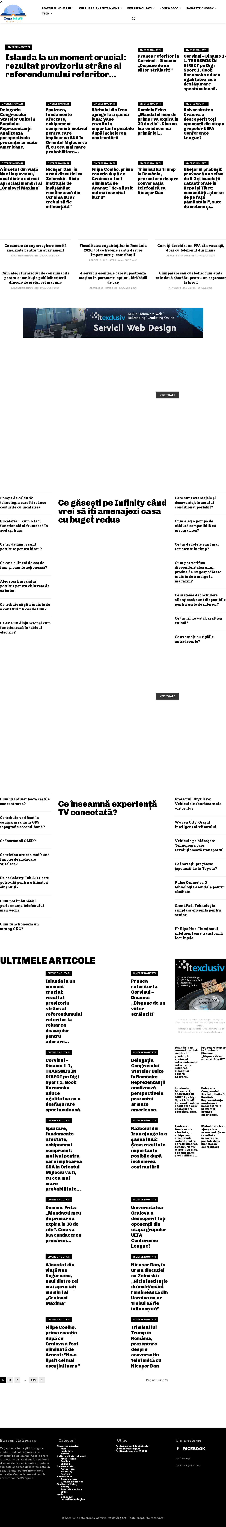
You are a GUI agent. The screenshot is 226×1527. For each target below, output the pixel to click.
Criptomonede (185, 1032)
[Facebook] (177, 1449)
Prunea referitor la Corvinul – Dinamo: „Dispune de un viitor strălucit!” (158, 63)
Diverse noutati (18, 47)
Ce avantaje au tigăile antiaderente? (194, 639)
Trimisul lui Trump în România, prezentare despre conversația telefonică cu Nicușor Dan (158, 181)
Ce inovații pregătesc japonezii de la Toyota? (196, 866)
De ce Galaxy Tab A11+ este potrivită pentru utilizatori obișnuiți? (24, 882)
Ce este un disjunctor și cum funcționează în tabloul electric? (25, 627)
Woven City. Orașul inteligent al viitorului (195, 824)
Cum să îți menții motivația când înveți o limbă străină (115, 413)
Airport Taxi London (196, 1022)
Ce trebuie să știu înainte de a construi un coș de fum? (25, 606)
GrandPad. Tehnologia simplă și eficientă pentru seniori (198, 910)
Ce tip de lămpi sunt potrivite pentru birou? (21, 546)
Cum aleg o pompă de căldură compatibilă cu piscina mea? (195, 525)
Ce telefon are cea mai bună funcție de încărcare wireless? (24, 859)
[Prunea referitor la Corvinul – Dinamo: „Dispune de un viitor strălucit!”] (106, 991)
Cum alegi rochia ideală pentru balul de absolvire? (114, 437)
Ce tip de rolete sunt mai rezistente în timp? (197, 546)
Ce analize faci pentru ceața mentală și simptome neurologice (187, 716)
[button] (134, 18)
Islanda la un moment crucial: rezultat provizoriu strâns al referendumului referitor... (65, 65)
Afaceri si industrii (24, 255)
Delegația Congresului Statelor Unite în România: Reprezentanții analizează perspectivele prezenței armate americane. (19, 128)
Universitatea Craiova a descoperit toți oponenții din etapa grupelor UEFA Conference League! (204, 123)
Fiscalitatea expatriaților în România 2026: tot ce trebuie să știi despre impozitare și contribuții (113, 250)
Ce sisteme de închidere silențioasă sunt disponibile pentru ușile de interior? (200, 599)
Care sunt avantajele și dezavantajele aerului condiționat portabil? (195, 502)
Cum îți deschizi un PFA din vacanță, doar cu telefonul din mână (190, 247)
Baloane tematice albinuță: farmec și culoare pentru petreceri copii (185, 415)
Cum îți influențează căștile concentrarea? (25, 801)
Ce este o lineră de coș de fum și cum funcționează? (23, 565)
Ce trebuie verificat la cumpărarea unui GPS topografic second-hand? (22, 822)
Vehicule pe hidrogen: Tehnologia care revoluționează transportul (199, 845)
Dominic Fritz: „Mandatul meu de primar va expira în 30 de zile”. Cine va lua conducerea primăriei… (158, 121)
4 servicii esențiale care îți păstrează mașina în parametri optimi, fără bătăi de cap (113, 278)
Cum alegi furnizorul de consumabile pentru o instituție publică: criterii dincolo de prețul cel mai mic (35, 278)
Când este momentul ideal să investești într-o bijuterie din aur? (187, 439)
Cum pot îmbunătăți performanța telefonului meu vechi (22, 905)
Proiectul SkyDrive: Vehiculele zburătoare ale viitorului (198, 803)
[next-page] (42, 1380)
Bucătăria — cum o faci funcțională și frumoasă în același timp (24, 525)
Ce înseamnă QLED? (18, 840)
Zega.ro (121, 1518)
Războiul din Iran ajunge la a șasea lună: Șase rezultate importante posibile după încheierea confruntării (149, 1148)
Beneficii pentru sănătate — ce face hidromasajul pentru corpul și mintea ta (39, 740)
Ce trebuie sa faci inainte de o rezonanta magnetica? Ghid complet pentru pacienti (113, 740)
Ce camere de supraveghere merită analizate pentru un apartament (35, 247)
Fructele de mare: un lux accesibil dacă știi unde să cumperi (109, 716)
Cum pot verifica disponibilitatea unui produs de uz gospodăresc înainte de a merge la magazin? (198, 571)
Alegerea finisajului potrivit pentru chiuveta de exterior (24, 586)
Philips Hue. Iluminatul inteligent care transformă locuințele (199, 933)
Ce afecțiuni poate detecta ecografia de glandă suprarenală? (185, 740)
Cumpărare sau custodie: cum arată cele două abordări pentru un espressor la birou (191, 278)
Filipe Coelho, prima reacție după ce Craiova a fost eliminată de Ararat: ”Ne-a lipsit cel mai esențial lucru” (112, 183)
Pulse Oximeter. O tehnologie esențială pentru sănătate (200, 887)
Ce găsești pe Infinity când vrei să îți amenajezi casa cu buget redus (112, 511)
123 (33, 1379)
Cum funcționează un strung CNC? (19, 926)
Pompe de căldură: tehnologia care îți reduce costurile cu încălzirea (23, 502)
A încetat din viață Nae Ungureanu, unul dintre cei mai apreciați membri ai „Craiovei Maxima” (21, 179)
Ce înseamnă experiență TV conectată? (107, 808)
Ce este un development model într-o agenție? (38, 437)
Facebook (194, 1448)
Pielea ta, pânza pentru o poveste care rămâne (32, 714)
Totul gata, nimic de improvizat (39, 410)
